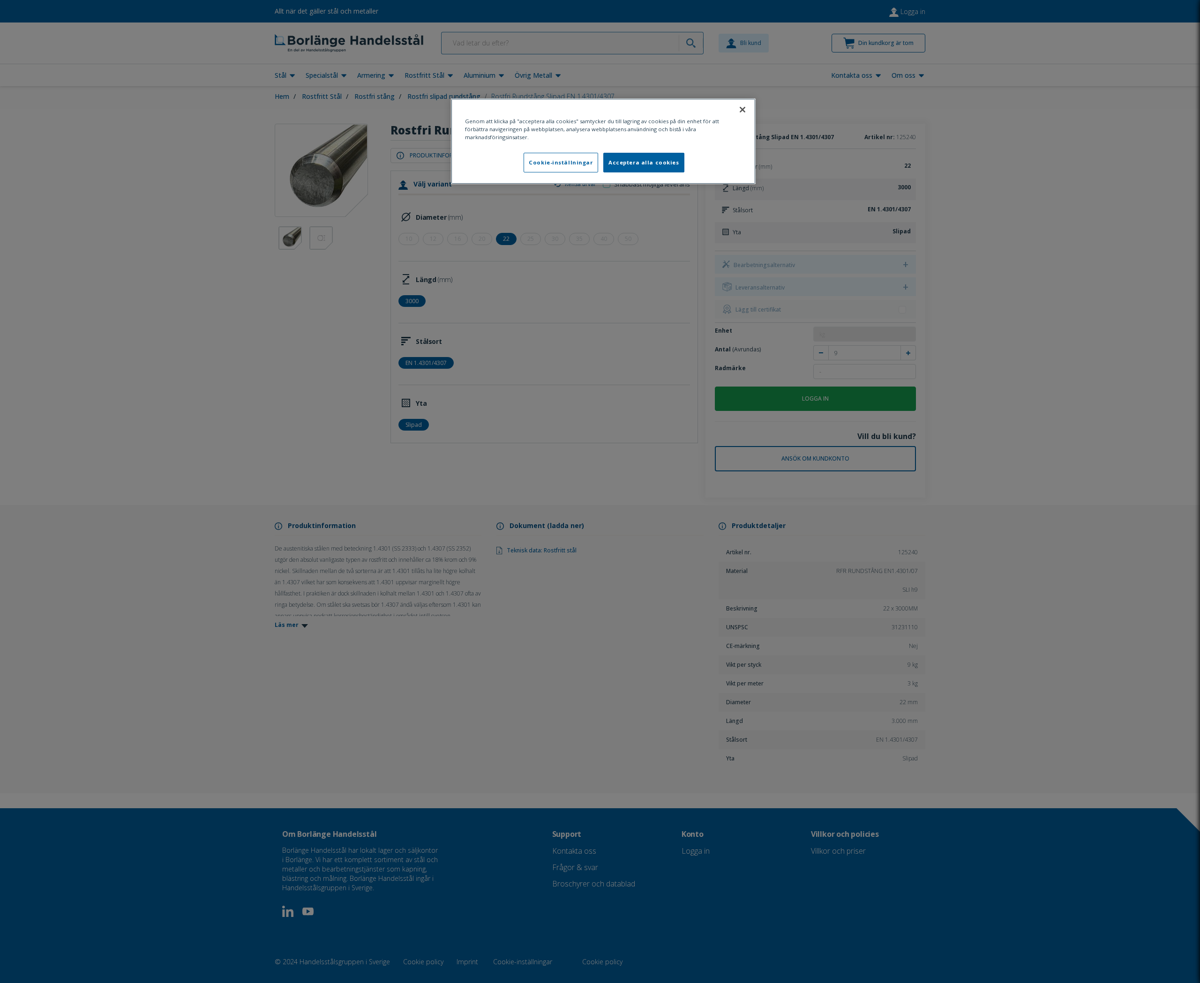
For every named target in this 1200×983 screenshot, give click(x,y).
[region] (603, 141)
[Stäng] (742, 109)
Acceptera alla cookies (643, 162)
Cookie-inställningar (560, 162)
